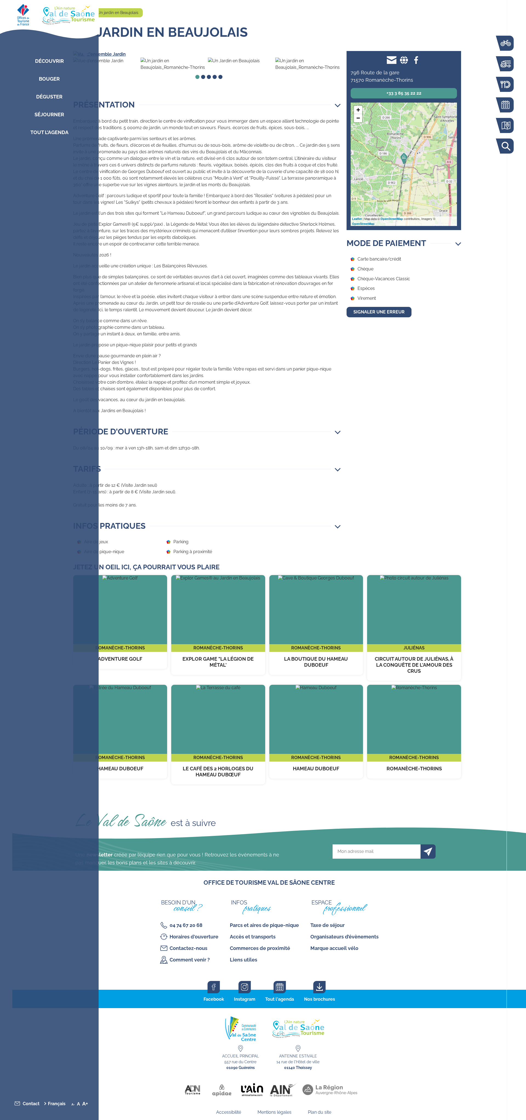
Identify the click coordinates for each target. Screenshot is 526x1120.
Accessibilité (228, 1112)
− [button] (358, 118)
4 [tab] (215, 77)
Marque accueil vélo (334, 948)
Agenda (505, 104)
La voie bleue (505, 43)
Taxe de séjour (327, 925)
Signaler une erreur (379, 312)
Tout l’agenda (49, 132)
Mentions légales (274, 1112)
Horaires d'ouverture (194, 937)
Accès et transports (253, 937)
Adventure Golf (120, 622)
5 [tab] (220, 77)
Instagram (244, 999)
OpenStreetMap (392, 219)
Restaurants (505, 84)
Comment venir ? (190, 960)
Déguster (49, 97)
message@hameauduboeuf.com (391, 60)
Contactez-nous (188, 948)
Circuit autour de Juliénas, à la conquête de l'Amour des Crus (414, 628)
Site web (404, 60)
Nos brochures (319, 999)
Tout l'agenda (279, 999)
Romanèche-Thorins (414, 732)
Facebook (214, 999)
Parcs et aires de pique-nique (264, 925)
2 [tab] (203, 77)
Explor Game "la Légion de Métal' (218, 625)
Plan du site (319, 1112)
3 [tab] (209, 77)
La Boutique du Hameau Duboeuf (316, 625)
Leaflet (357, 219)
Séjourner (49, 114)
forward (331, 54)
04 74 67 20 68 (186, 925)
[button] (207, 105)
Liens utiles (243, 960)
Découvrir (49, 61)
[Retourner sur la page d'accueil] (49, 13)
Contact (31, 1103)
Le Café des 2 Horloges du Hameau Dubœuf (218, 734)
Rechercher (505, 146)
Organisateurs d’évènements (344, 937)
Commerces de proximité (260, 948)
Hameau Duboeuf (120, 732)
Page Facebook (416, 60)
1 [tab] (197, 77)
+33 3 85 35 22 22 (404, 93)
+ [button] (358, 109)
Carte (505, 125)
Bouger (49, 79)
